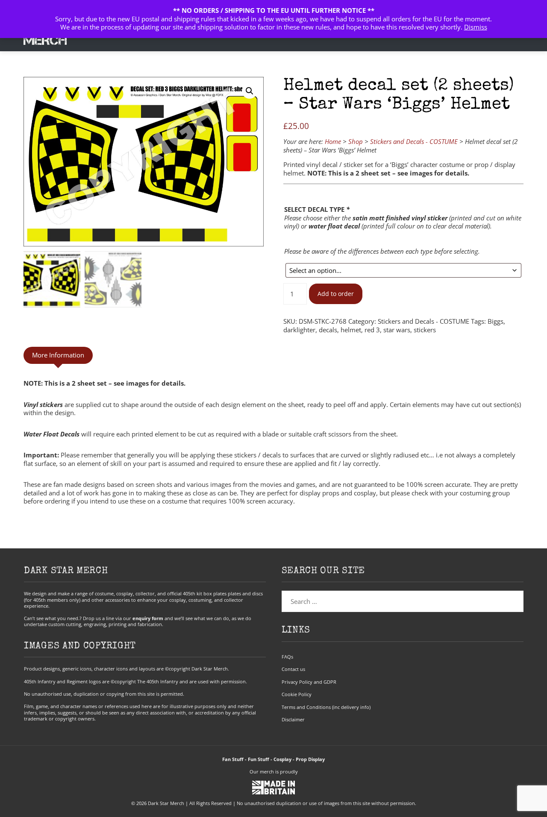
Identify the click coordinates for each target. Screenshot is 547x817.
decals (328, 329)
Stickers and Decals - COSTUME (414, 141)
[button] (249, 91)
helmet (351, 329)
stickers (425, 329)
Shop (355, 141)
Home (333, 141)
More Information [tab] (58, 355)
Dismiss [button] (475, 27)
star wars (396, 329)
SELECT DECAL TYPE (317, 209)
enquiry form (147, 618)
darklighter (299, 329)
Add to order (336, 294)
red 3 (372, 329)
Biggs (495, 321)
